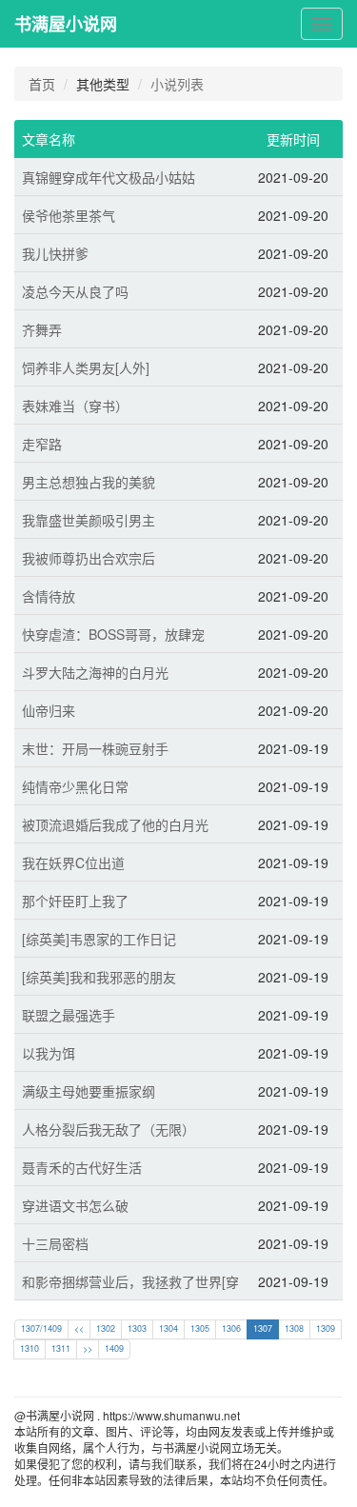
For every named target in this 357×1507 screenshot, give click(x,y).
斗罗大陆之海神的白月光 (95, 672)
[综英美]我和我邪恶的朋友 (99, 976)
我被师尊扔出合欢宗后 (88, 557)
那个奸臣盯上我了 (75, 900)
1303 (137, 1328)
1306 (231, 1328)
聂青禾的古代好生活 (82, 1167)
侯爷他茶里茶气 (68, 215)
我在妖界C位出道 (73, 862)
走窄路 (42, 443)
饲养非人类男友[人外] (85, 367)
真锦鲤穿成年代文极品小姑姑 (108, 177)
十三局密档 (55, 1243)
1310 (29, 1348)
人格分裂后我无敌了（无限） (108, 1129)
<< (79, 1328)
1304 (168, 1328)
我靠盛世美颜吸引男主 (88, 519)
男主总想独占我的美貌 (88, 481)
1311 (60, 1348)
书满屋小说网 (65, 23)
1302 (105, 1328)
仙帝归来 (48, 710)
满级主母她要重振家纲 (88, 1091)
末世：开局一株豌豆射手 (95, 748)
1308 (294, 1328)
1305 (199, 1328)
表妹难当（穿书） (75, 405)
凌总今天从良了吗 (75, 291)
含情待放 (48, 595)
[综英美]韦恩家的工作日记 (99, 938)
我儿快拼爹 (55, 253)
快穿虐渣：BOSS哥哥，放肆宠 (113, 634)
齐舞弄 (42, 329)
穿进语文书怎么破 (75, 1205)
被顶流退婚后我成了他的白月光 (115, 824)
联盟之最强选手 (68, 1014)
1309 (325, 1328)
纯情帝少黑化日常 (75, 786)
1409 (114, 1348)
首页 (42, 83)
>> (87, 1348)
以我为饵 (48, 1052)
